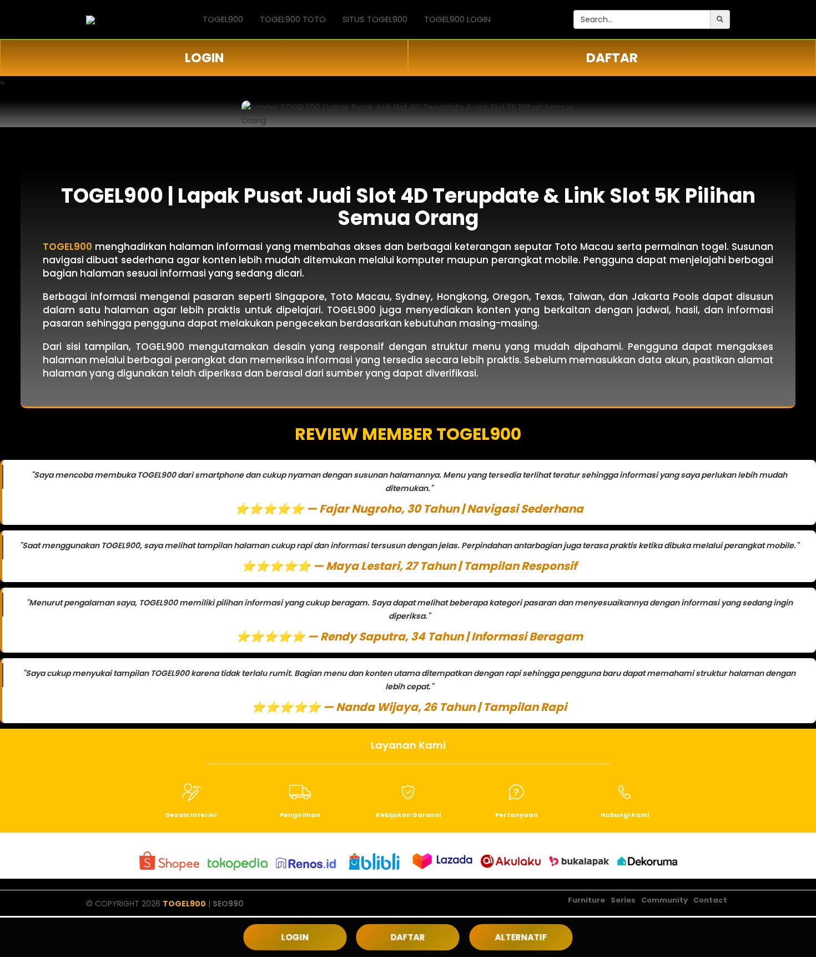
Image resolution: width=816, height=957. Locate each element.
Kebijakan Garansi (408, 814)
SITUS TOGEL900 (374, 19)
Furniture (586, 900)
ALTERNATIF (521, 937)
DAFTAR (612, 58)
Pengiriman (300, 814)
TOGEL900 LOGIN (457, 19)
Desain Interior (191, 814)
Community (664, 900)
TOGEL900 (223, 19)
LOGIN (204, 58)
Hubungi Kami (625, 814)
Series (623, 900)
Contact (710, 900)
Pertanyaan (516, 814)
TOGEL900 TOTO (293, 19)
